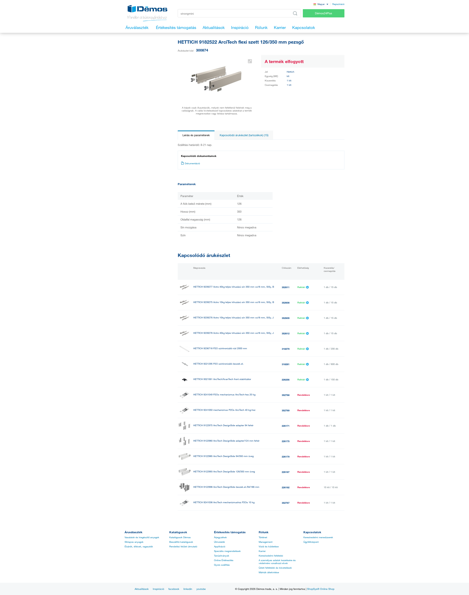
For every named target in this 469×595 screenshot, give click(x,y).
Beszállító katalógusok (181, 541)
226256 (285, 379)
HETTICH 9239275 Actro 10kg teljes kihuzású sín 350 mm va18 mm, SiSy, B (233, 302)
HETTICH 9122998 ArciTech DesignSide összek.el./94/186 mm (226, 487)
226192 (285, 487)
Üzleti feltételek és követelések (275, 567)
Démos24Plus (323, 13)
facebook (173, 588)
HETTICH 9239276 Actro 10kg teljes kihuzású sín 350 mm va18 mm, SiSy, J (233, 317)
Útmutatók (219, 541)
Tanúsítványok (221, 555)
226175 (285, 441)
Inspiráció (158, 588)
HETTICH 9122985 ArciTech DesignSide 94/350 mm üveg (223, 456)
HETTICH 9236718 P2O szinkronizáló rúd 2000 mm (220, 348)
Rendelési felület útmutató (183, 546)
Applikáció (219, 546)
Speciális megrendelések (227, 551)
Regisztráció (338, 4)
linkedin (187, 588)
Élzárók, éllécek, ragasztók (139, 546)
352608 (285, 302)
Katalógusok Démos (180, 537)
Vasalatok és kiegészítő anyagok (142, 537)
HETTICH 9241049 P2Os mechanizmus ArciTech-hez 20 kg (224, 394)
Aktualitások (142, 588)
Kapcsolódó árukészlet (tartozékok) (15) (244, 135)
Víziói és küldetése (269, 546)
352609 (285, 318)
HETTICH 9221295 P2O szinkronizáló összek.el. (218, 363)
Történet (263, 537)
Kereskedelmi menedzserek (318, 537)
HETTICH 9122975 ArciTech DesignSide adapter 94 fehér (223, 425)
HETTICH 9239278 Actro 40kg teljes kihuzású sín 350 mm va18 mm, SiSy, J (233, 333)
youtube (201, 588)
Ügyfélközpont (311, 541)
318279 (285, 348)
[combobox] (320, 4)
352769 (285, 410)
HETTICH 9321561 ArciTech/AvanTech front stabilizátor (222, 379)
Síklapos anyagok (134, 541)
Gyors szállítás (222, 564)
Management (265, 541)
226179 (285, 456)
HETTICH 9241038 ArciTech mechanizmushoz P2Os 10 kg (223, 502)
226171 (285, 425)
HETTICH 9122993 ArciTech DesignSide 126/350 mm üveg (224, 471)
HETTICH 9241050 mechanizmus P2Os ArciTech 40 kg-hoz (224, 410)
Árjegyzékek (220, 537)
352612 (285, 333)
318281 (285, 364)
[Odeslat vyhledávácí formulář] (295, 13)
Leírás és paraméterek (196, 135)
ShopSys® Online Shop (320, 588)
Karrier (262, 551)
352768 (285, 395)
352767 (285, 502)
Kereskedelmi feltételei (271, 555)
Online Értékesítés (223, 560)
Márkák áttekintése (269, 572)
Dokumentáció (192, 163)
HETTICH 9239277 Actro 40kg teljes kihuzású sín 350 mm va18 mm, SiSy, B (233, 286)
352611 (285, 287)
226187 (285, 472)
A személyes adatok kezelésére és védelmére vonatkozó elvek (277, 562)
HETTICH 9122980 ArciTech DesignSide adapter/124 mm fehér (226, 440)
